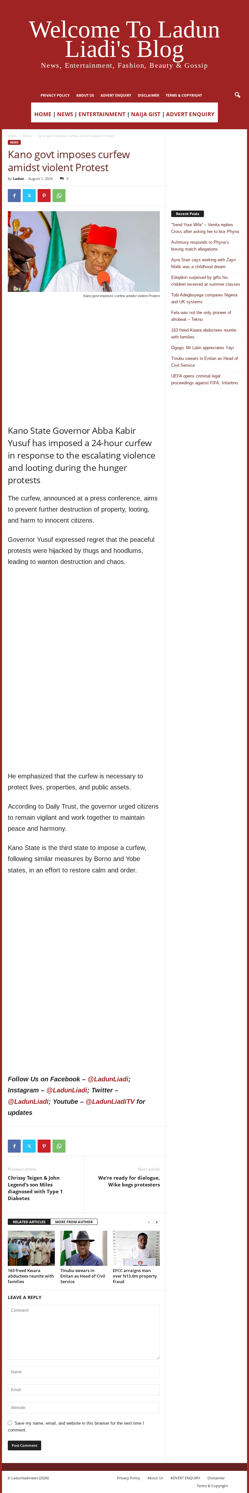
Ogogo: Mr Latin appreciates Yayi (202, 347)
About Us (85, 95)
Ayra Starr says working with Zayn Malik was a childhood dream (203, 263)
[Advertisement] (84, 315)
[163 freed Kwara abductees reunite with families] (31, 1248)
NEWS (65, 114)
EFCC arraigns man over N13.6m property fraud (135, 1275)
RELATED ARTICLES (29, 1221)
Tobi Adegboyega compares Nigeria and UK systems (204, 298)
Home (12, 135)
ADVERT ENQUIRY (116, 95)
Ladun (18, 178)
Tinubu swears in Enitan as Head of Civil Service (82, 1275)
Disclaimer (148, 95)
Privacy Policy (55, 95)
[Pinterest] (44, 195)
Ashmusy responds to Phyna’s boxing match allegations (200, 246)
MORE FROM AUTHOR (74, 1221)
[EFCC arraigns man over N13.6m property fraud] (136, 1248)
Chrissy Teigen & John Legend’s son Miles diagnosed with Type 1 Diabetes (35, 1187)
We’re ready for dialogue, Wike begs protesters (129, 1181)
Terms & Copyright (184, 95)
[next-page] (156, 1222)
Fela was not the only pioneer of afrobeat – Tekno (201, 316)
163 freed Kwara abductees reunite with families (31, 1275)
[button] (237, 95)
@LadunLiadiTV (110, 1101)
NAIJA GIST (145, 114)
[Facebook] (14, 195)
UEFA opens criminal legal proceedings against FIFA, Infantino (204, 379)
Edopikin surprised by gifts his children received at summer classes (205, 281)
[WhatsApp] (59, 195)
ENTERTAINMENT (101, 114)
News (27, 135)
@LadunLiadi (108, 1079)
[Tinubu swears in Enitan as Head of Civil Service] (83, 1248)
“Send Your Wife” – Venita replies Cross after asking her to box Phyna (205, 228)
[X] (29, 195)
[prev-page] (149, 1222)
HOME (43, 114)
